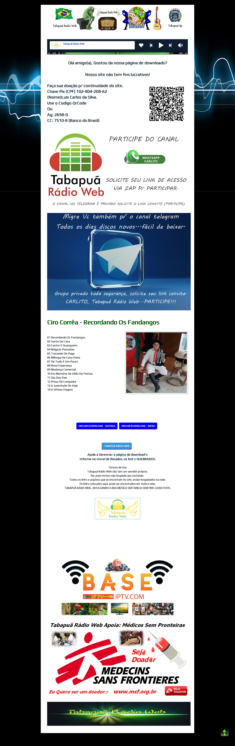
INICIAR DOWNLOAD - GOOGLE (97, 425)
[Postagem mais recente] (48, 541)
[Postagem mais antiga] (187, 541)
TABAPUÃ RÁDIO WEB (116, 445)
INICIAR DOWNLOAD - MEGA (138, 425)
